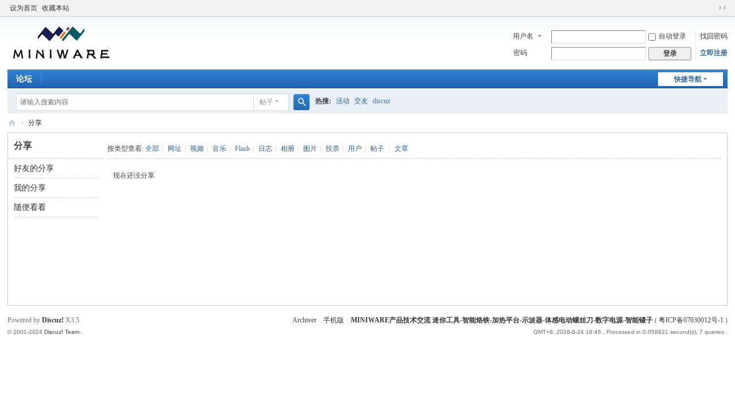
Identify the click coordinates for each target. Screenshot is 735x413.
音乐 (219, 149)
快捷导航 (688, 79)
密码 (520, 53)
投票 (332, 149)
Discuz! (53, 320)
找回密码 (714, 36)
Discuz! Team (61, 332)
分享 (35, 123)
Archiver (304, 320)
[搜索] (301, 102)
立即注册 (714, 53)
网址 (174, 149)
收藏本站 (55, 8)
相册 (288, 149)
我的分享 (30, 188)
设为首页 (23, 8)
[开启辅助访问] (711, 8)
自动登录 (672, 36)
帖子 (266, 102)
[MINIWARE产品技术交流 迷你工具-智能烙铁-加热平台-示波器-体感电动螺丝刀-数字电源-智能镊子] (61, 42)
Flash (242, 149)
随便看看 (30, 207)
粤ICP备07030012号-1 (691, 320)
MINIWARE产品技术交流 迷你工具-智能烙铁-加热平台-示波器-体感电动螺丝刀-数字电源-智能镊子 (12, 123)
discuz (381, 101)
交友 (361, 101)
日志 (265, 149)
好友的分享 (34, 168)
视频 (197, 149)
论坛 (24, 79)
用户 (355, 149)
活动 (343, 101)
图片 (310, 149)
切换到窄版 (722, 8)
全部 (152, 149)
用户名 (523, 36)
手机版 (333, 320)
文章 (401, 149)
